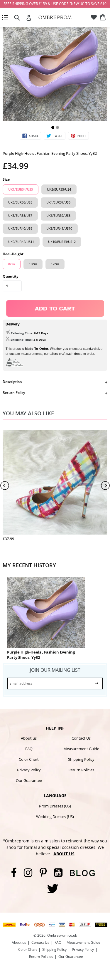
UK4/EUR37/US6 (58, 202)
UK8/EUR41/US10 (59, 228)
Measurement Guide (81, 748)
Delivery (13, 324)
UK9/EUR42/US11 (21, 241)
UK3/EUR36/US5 (20, 202)
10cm (33, 264)
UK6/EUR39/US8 (58, 215)
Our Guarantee (29, 780)
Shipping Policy (81, 759)
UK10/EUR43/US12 (62, 241)
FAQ (29, 748)
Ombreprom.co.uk (62, 935)
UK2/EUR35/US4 (59, 189)
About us (29, 738)
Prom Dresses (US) (55, 806)
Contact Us (81, 738)
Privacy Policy (29, 769)
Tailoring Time (21, 333)
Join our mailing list (55, 670)
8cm (11, 264)
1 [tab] (52, 127)
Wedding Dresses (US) (55, 816)
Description (12, 381)
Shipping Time (21, 339)
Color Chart (29, 759)
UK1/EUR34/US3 (20, 189)
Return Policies (81, 769)
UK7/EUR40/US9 (20, 228)
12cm (55, 264)
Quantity (10, 276)
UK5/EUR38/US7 (20, 215)
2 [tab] (57, 127)
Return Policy (14, 392)
